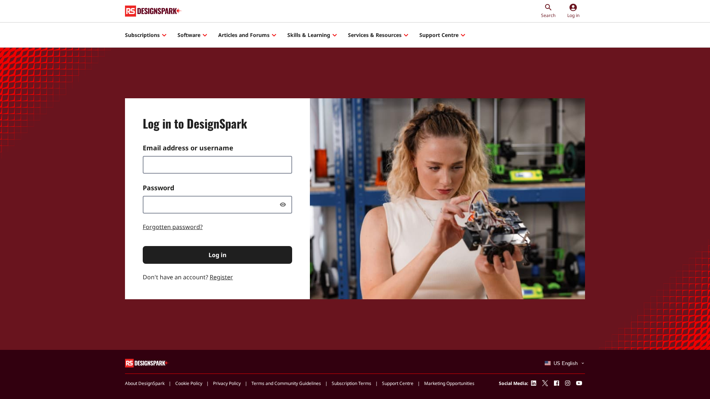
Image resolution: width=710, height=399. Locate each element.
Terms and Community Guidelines (286, 383)
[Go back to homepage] (153, 11)
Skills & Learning (308, 34)
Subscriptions (142, 34)
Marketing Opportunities (449, 383)
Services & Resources (375, 34)
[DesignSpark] (147, 362)
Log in (217, 255)
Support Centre (439, 34)
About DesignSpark (145, 383)
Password (158, 187)
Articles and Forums (244, 34)
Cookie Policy (188, 383)
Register (221, 277)
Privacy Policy (227, 383)
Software (189, 34)
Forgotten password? (173, 227)
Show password (284, 204)
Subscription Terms (351, 383)
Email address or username (188, 147)
